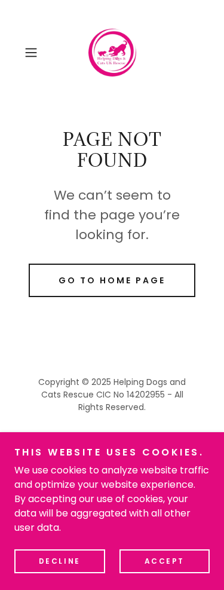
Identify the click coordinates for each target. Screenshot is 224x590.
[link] (112, 53)
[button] (33, 53)
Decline (60, 561)
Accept (165, 561)
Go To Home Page (112, 280)
